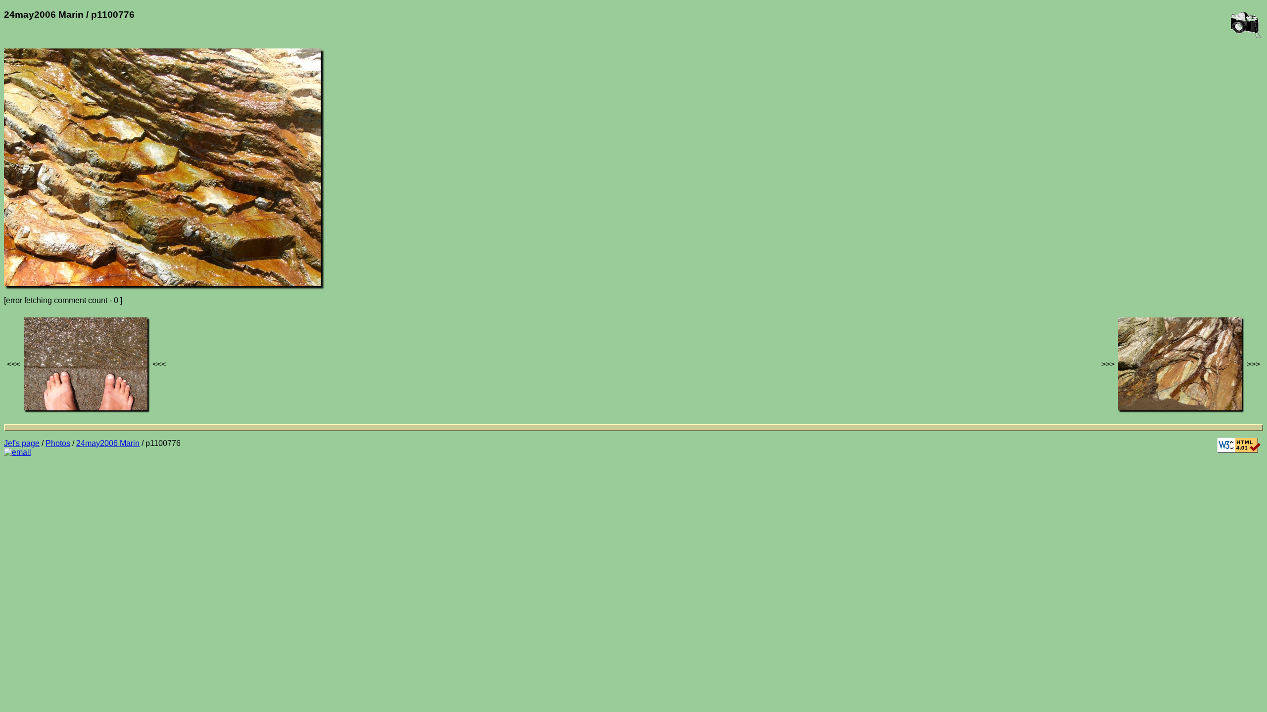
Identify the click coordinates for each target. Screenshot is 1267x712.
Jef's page (22, 443)
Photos (58, 443)
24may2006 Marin (108, 443)
